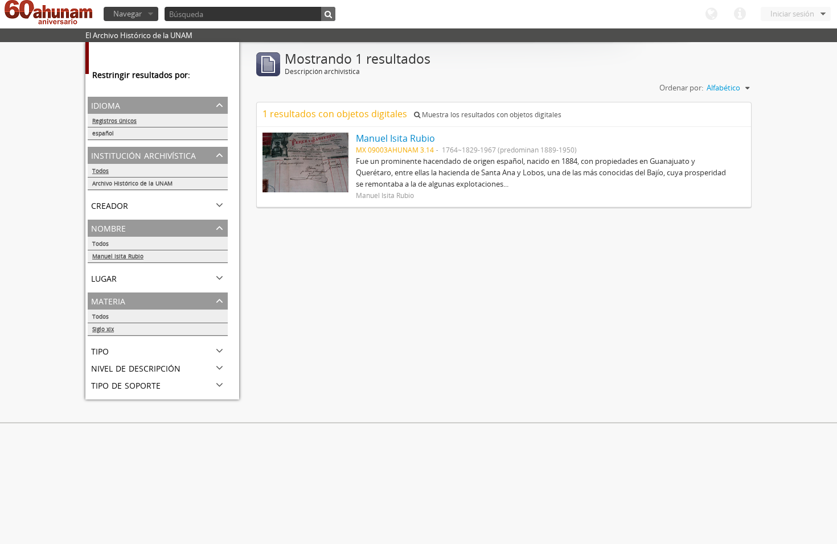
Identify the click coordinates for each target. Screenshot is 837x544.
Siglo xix (103, 329)
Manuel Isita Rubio (117, 256)
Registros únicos (114, 121)
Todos (100, 171)
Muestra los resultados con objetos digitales (490, 114)
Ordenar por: (681, 88)
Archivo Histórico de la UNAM (132, 183)
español (103, 133)
